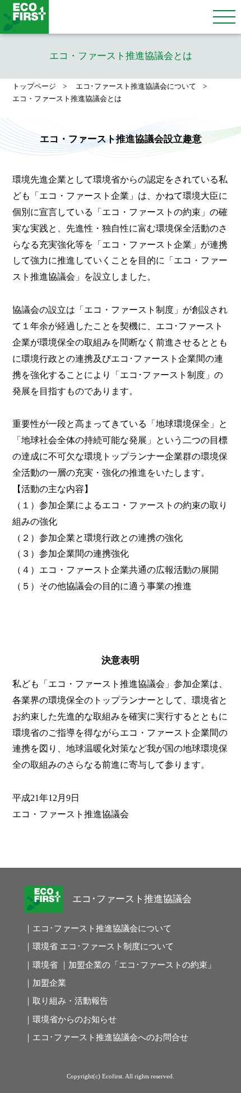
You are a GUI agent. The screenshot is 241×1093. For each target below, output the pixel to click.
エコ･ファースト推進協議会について (136, 86)
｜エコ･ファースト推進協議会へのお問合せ (88, 1037)
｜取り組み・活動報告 (66, 1000)
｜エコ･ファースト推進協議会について (88, 928)
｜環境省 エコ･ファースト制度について (88, 946)
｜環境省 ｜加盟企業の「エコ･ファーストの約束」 (88, 964)
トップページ (34, 86)
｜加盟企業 (45, 982)
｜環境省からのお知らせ (70, 1019)
